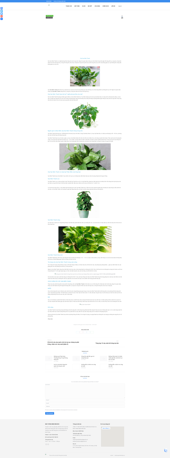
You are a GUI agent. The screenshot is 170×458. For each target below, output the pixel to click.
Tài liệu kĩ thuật (49, 17)
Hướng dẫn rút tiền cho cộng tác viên (88, 365)
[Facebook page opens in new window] (120, 1)
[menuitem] (69, 6)
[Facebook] (85, 332)
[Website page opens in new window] (48, 444)
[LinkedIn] (88, 332)
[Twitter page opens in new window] (122, 1)
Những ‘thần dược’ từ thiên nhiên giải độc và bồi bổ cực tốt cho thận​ (116, 358)
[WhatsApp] (92, 332)
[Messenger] (1, 13)
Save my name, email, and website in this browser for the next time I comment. (61, 409)
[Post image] (48, 358)
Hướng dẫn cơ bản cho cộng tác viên (116, 365)
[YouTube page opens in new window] (124, 1)
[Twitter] (77, 332)
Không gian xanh (49, 15)
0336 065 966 (48, 1)
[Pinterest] (81, 332)
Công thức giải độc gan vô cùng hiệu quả (87, 357)
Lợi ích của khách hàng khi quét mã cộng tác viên (60, 365)
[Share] (1, 19)
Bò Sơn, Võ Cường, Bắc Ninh (59, 1)
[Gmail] (1, 16)
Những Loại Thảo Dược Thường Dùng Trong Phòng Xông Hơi (61, 358)
